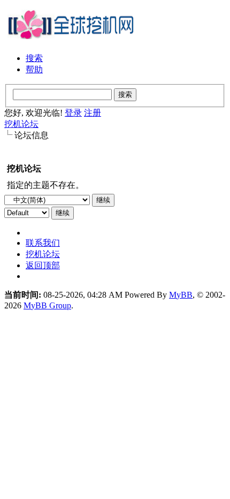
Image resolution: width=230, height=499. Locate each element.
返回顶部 (43, 265)
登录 (73, 112)
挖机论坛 (21, 123)
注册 (92, 112)
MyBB (181, 294)
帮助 (34, 69)
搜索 (34, 58)
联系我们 (43, 242)
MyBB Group (47, 305)
